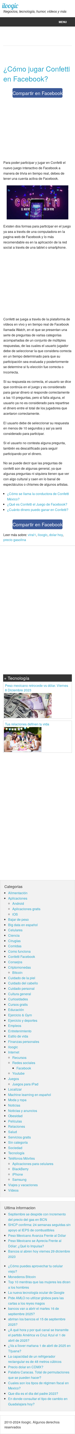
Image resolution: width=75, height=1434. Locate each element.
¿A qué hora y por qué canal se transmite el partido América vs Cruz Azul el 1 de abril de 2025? (38, 1335)
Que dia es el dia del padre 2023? (33, 1393)
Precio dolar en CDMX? (25, 1367)
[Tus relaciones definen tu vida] (22, 739)
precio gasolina (14, 539)
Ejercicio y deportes (22, 1020)
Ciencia (14, 935)
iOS (15, 914)
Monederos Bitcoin (22, 1276)
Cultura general (19, 993)
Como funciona (19, 951)
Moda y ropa (17, 1099)
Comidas (14, 946)
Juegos (13, 1078)
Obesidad (15, 1115)
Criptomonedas (19, 967)
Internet (13, 1052)
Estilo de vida (18, 1036)
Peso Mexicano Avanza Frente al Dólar (37, 1235)
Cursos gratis (18, 1004)
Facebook (23, 1068)
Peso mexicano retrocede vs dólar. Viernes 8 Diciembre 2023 (36, 687)
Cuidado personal (21, 988)
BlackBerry (20, 1168)
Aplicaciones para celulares (32, 1163)
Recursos (19, 1057)
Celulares (15, 930)
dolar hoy (56, 534)
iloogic (10, 5)
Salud (12, 1131)
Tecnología (16, 1153)
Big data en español (23, 924)
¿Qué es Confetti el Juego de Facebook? (37, 504)
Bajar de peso (18, 919)
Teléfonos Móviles (21, 1158)
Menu (63, 22)
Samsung (19, 1179)
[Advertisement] (38, 130)
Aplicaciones (17, 898)
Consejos (15, 962)
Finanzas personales (23, 1041)
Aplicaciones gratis (26, 908)
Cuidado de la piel (21, 977)
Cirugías (14, 940)
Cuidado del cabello (23, 983)
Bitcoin (17, 972)
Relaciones (16, 1126)
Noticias (14, 1105)
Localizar (15, 1089)
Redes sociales (23, 1062)
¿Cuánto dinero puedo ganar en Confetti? (37, 509)
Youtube (18, 1073)
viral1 (32, 534)
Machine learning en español (29, 1094)
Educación (16, 1009)
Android (18, 903)
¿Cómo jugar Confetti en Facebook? (36, 73)
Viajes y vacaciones (23, 1184)
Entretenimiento (19, 1031)
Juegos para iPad (25, 1084)
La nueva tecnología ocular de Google (36, 1292)
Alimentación (18, 892)
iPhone (17, 1174)
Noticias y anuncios (22, 1110)
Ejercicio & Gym (20, 1015)
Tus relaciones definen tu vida (27, 724)
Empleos (14, 1025)
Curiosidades (18, 999)
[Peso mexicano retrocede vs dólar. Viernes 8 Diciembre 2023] (28, 705)
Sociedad (15, 1147)
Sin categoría (18, 1142)
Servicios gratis (19, 1137)
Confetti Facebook (21, 956)
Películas (15, 1121)
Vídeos (13, 1190)
